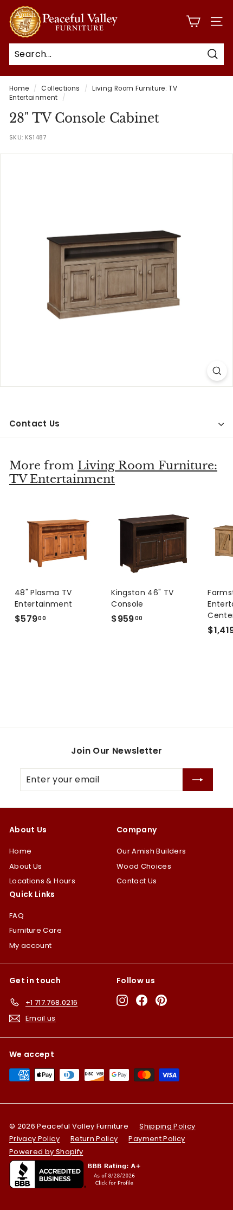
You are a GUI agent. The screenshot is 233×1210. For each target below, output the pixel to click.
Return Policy (94, 1138)
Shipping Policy (167, 1126)
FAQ (16, 915)
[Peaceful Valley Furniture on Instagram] (122, 1000)
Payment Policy (156, 1138)
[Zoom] (217, 371)
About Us (25, 866)
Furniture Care (35, 930)
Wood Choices (143, 866)
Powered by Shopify (46, 1152)
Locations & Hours (42, 881)
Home (19, 88)
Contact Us (34, 423)
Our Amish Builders (151, 851)
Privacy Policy (34, 1138)
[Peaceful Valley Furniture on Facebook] (141, 1000)
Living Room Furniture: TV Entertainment (113, 472)
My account (30, 945)
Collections (60, 88)
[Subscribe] (198, 779)
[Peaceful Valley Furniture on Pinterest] (161, 1000)
